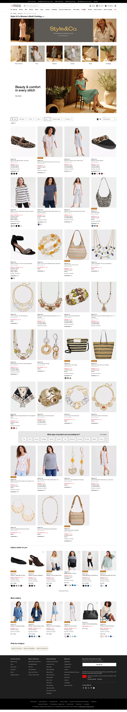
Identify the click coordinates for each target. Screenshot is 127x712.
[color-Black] (95, 174)
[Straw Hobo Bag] (103, 192)
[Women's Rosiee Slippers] (103, 141)
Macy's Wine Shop (50, 674)
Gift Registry (49, 693)
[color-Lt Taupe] (34, 586)
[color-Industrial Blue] (16, 226)
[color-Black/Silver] (12, 278)
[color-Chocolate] (30, 586)
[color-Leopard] (12, 174)
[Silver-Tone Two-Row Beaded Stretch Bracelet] (50, 244)
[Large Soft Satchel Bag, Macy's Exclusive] (90, 611)
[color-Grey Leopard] (99, 174)
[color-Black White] (12, 428)
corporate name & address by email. (86, 706)
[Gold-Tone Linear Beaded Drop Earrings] (77, 461)
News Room (66, 677)
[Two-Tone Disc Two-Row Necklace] (23, 297)
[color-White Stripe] (12, 226)
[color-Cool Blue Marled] (95, 226)
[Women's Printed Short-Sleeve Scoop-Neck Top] (23, 461)
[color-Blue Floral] (19, 586)
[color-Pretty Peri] (75, 585)
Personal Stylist (49, 677)
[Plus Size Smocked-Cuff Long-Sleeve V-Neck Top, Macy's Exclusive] (108, 560)
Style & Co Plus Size (16, 648)
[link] (23, 166)
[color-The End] (86, 586)
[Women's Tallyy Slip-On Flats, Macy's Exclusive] (19, 560)
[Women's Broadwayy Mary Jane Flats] (23, 141)
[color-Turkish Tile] (72, 585)
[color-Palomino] (21, 226)
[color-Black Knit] (16, 174)
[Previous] (12, 141)
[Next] (34, 141)
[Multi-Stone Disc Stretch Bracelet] (50, 397)
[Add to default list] (43, 552)
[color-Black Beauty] (12, 586)
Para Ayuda (13, 669)
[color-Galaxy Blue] (111, 636)
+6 (41, 636)
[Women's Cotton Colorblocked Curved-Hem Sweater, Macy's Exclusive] (72, 560)
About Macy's (67, 661)
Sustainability (67, 682)
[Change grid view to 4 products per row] (97, 119)
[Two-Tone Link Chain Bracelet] (77, 397)
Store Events (49, 682)
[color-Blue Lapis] (88, 586)
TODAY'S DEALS (31, 1)
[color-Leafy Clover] (70, 585)
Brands (14, 13)
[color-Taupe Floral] (16, 586)
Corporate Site (67, 666)
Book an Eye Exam (50, 688)
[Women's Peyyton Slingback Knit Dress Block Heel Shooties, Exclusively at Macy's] (37, 560)
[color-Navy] (14, 586)
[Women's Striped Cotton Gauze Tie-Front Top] (50, 141)
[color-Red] (14, 428)
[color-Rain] (108, 636)
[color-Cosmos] (30, 636)
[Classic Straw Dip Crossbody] (77, 510)
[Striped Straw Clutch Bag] (77, 344)
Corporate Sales (67, 664)
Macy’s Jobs (67, 674)
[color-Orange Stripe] (97, 226)
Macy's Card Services (33, 672)
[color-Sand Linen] (68, 585)
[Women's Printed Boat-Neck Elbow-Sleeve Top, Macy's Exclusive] (50, 192)
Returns (12, 672)
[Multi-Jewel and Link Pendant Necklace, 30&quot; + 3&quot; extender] (103, 297)
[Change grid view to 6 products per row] (100, 119)
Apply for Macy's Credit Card (34, 661)
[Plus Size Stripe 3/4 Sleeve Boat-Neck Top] (50, 461)
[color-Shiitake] (48, 586)
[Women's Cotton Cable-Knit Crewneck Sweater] (23, 192)
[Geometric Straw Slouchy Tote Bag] (103, 344)
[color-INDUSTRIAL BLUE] (50, 586)
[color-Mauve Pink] (97, 174)
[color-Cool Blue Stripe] (68, 378)
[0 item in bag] (115, 5)
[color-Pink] (106, 636)
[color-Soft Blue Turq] (72, 636)
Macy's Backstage (50, 669)
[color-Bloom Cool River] (75, 636)
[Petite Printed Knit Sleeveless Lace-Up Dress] (103, 461)
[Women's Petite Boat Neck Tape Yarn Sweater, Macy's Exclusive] (108, 611)
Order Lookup (13, 666)
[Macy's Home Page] (16, 5)
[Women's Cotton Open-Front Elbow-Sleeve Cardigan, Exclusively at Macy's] (54, 560)
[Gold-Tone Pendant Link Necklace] (103, 397)
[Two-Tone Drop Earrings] (50, 344)
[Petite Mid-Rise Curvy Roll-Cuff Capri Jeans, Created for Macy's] (90, 560)
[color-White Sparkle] (14, 278)
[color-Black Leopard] (92, 174)
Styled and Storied (68, 685)
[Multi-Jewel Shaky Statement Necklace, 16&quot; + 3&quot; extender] (50, 297)
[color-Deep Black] (19, 226)
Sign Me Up (99, 664)
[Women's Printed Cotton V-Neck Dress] (77, 141)
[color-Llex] (32, 636)
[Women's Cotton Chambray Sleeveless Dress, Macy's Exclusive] (54, 611)
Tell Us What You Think (51, 690)
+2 (103, 173)
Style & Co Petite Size (42, 648)
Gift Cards (31, 666)
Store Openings (49, 685)
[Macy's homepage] (11, 13)
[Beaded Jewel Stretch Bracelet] (77, 297)
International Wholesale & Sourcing (71, 672)
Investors (66, 669)
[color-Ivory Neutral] (16, 428)
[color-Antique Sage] (101, 586)
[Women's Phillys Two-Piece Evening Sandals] (23, 244)
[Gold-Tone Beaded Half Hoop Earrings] (23, 510)
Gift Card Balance (32, 669)
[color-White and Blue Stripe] (41, 224)
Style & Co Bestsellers (29, 648)
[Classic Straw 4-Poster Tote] (77, 244)
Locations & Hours (50, 664)
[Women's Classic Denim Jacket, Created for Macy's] (37, 611)
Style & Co (20, 13)
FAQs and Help (14, 661)
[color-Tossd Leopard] (14, 174)
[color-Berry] (102, 174)
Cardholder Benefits (33, 664)
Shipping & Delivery (15, 674)
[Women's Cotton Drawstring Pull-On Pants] (77, 192)
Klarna (12, 664)
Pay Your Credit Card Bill (34, 674)
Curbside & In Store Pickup (52, 661)
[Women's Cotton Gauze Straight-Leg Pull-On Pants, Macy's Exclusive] (72, 611)
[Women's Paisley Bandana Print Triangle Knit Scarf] (23, 397)
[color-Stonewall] (101, 636)
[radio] (12, 173)
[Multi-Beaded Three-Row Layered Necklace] (23, 344)
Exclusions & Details (92, 679)
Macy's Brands (49, 672)
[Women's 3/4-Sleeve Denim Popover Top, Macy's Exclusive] (19, 611)
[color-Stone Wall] (70, 636)
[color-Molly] (34, 636)
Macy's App (48, 666)
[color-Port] (21, 586)
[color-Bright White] (90, 586)
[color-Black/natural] (92, 226)
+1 (23, 585)
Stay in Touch (49, 680)
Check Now (99, 679)
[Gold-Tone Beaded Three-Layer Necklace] (103, 244)
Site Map (66, 680)
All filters (104, 434)
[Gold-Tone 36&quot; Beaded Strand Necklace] (50, 510)
